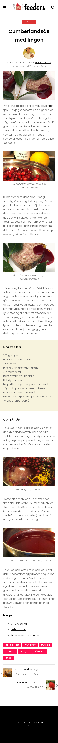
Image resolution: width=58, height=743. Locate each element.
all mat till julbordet (43, 106)
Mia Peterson (43, 62)
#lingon (24, 651)
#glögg (45, 644)
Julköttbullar (18, 629)
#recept (39, 651)
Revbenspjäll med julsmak (26, 635)
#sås (8, 657)
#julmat (10, 651)
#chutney (30, 644)
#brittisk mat (12, 644)
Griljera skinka (19, 623)
